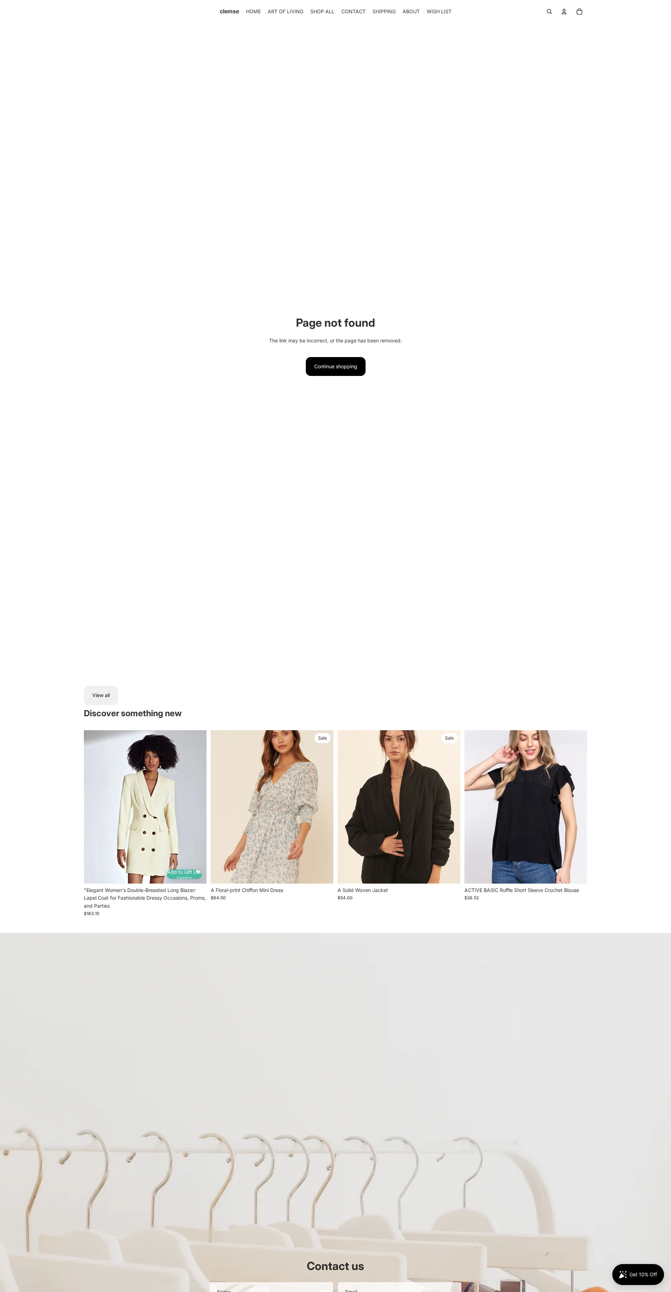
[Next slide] (196, 806)
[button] (184, 874)
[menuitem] (253, 11)
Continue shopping (335, 366)
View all (101, 695)
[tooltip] (197, 869)
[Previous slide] (94, 806)
